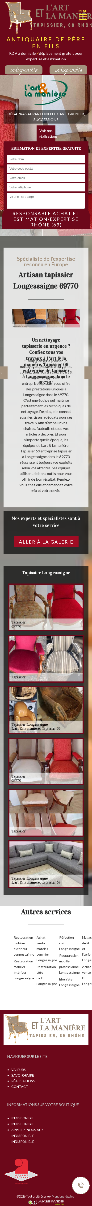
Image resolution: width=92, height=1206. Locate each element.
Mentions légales (63, 1196)
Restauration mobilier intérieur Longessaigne (17, 969)
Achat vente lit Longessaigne (86, 975)
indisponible (23, 70)
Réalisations (23, 1081)
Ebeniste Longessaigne (63, 982)
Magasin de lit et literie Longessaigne (86, 948)
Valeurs (18, 1070)
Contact (19, 1087)
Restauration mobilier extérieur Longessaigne (17, 945)
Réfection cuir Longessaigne (63, 943)
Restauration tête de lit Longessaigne (40, 975)
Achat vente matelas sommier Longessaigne (40, 948)
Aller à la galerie (46, 542)
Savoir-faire (22, 1075)
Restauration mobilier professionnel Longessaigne (63, 963)
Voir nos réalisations (47, 133)
